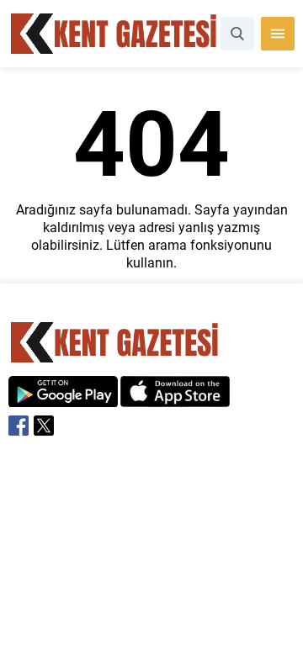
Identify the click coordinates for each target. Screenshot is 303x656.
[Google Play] (63, 398)
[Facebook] (18, 425)
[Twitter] (44, 425)
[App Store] (175, 398)
